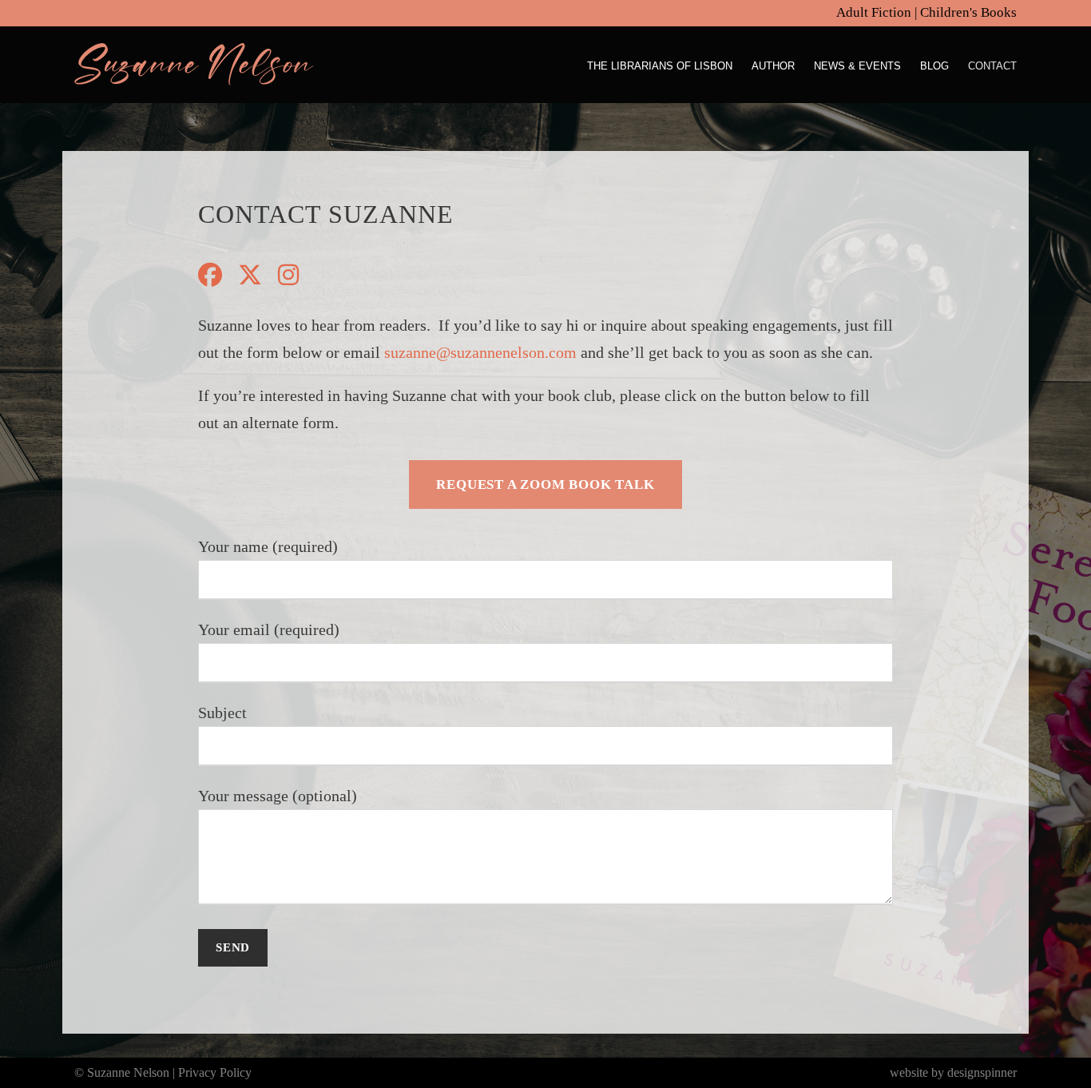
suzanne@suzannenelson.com (480, 352)
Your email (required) (268, 629)
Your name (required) (268, 546)
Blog (934, 66)
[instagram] (288, 275)
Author (773, 66)
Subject (222, 712)
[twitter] (250, 275)
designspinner (982, 1072)
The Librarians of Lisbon (659, 66)
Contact (992, 66)
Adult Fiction (873, 12)
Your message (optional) (277, 795)
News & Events (857, 66)
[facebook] (210, 275)
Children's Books (968, 12)
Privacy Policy (215, 1072)
